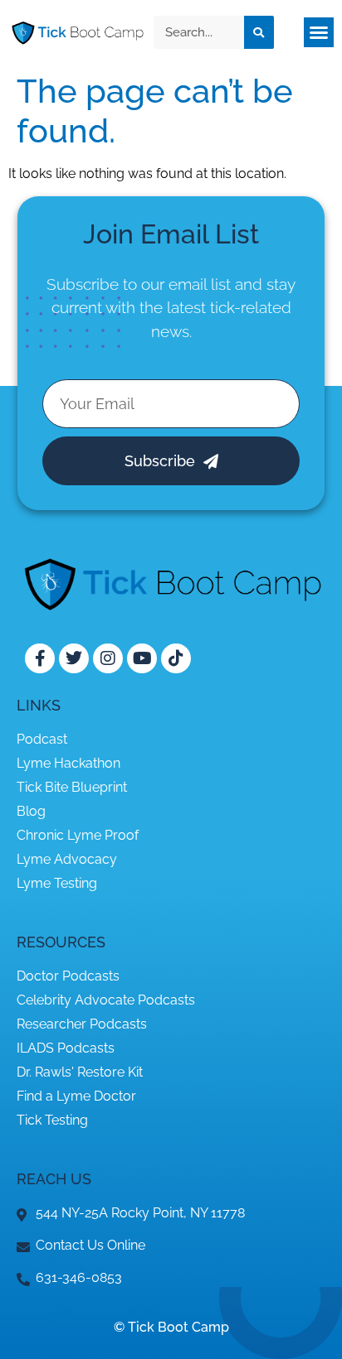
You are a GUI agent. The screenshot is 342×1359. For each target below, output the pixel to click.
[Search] (259, 32)
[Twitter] (74, 658)
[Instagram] (108, 658)
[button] (319, 32)
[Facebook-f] (40, 658)
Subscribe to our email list (138, 284)
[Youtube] (142, 658)
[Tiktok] (176, 658)
